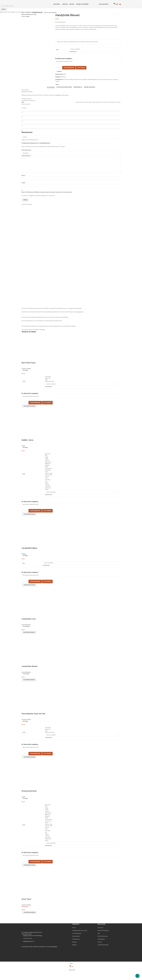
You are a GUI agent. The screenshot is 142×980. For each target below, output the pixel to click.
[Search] (110, 4)
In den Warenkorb (69, 67)
